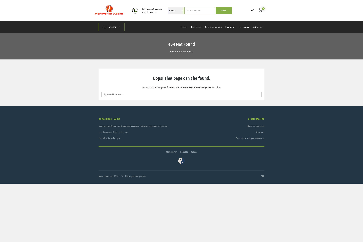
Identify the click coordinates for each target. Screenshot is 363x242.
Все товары (196, 27)
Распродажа (243, 27)
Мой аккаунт (258, 27)
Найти (223, 11)
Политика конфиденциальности (250, 138)
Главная (184, 27)
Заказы (194, 152)
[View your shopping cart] (260, 11)
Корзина (184, 152)
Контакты (229, 27)
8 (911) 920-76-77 (149, 12)
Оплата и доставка (213, 27)
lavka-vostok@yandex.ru (152, 9)
